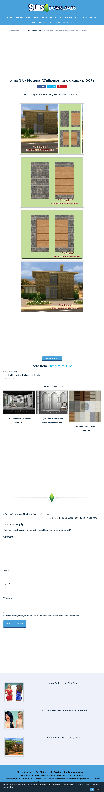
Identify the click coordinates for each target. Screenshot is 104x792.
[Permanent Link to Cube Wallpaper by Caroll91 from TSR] (19, 413)
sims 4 (32, 375)
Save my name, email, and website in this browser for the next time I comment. (41, 615)
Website (7, 597)
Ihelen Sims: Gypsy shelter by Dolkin (64, 737)
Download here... (52, 358)
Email (6, 584)
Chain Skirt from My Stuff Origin (63, 683)
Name (7, 570)
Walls (14, 371)
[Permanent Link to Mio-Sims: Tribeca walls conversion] (85, 421)
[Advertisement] (52, 55)
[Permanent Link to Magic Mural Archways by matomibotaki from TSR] (52, 413)
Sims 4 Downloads (52, 8)
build (10, 375)
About (98, 789)
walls (38, 375)
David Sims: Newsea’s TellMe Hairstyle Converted (64, 710)
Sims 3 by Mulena (60, 366)
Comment (8, 536)
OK (92, 789)
